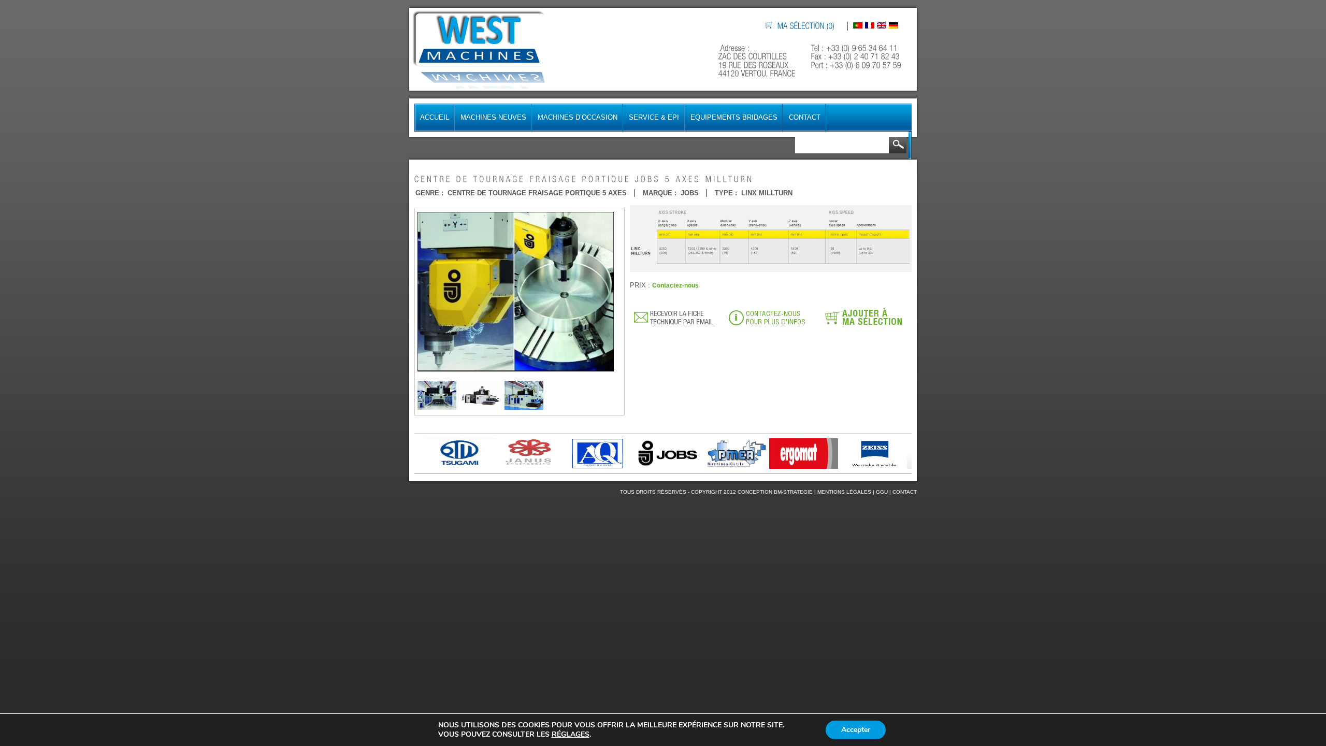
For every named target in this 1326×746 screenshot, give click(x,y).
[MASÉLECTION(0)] (806, 26)
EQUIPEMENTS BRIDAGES (733, 117)
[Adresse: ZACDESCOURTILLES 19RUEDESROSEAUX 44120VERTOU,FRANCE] (758, 61)
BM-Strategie (793, 492)
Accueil (434, 117)
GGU (882, 492)
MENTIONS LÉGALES (844, 492)
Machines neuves (493, 117)
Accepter (855, 730)
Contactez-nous (675, 285)
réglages (570, 734)
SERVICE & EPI (654, 117)
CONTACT (904, 492)
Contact (804, 117)
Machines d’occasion (577, 117)
